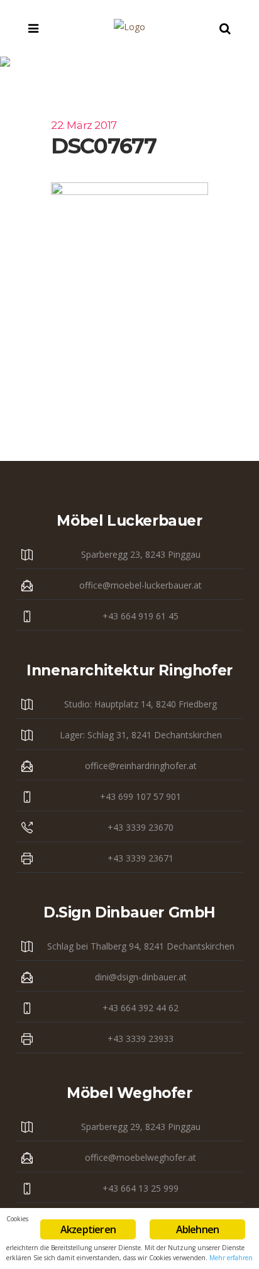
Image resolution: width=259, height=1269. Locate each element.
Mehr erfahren (231, 1257)
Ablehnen (197, 1229)
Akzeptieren (88, 1229)
